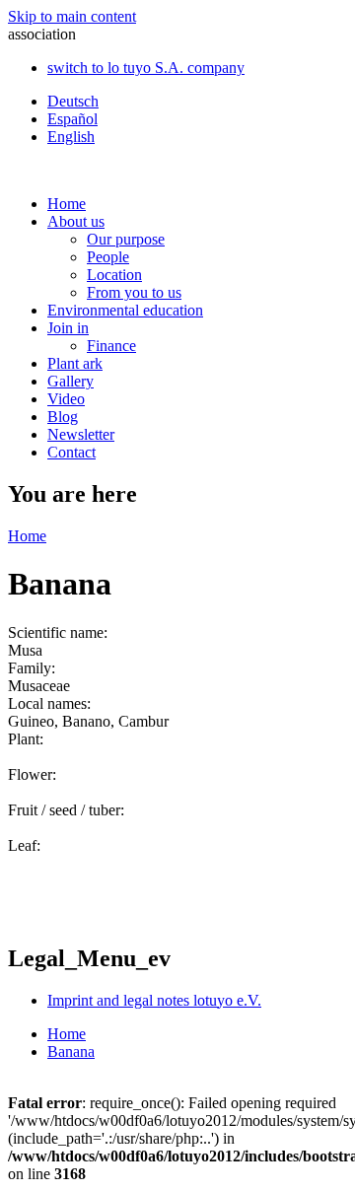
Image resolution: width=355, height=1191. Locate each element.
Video (66, 398)
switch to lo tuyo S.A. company (146, 67)
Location (114, 274)
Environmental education (125, 310)
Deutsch (73, 101)
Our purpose (126, 239)
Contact (71, 452)
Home (66, 203)
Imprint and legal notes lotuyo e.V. (154, 1000)
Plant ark (75, 363)
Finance (111, 345)
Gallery (70, 381)
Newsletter (80, 434)
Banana (71, 1051)
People (108, 256)
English (71, 136)
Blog (62, 416)
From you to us (134, 292)
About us (76, 221)
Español (72, 118)
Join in (68, 327)
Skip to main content (72, 16)
